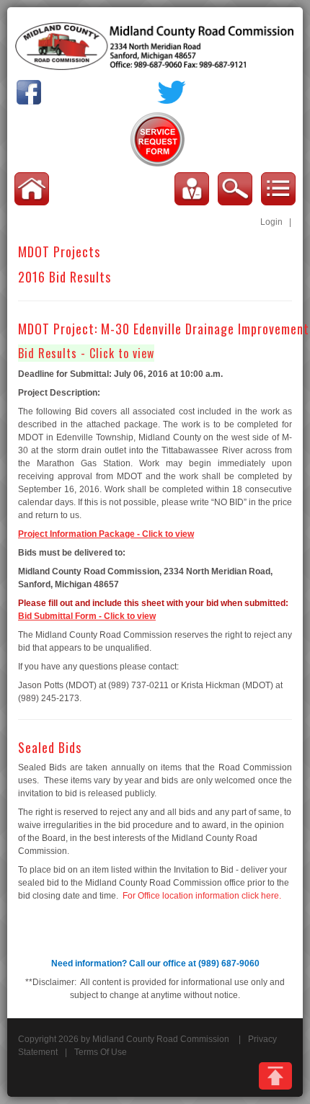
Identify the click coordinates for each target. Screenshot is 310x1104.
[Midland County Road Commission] (155, 45)
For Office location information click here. (202, 896)
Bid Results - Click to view (86, 353)
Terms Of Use (100, 1052)
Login (271, 222)
